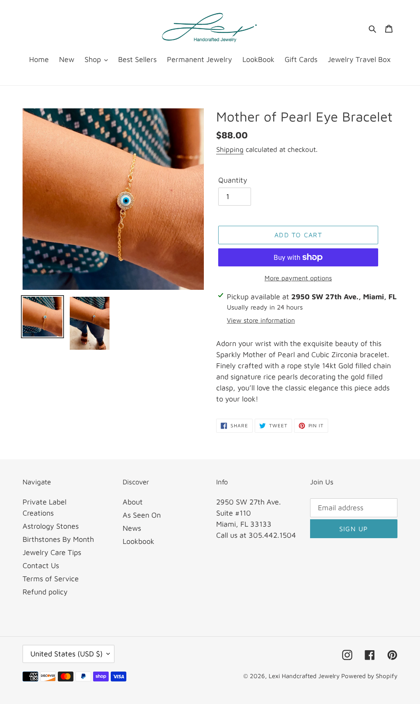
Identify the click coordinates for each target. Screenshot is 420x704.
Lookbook (138, 541)
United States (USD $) (66, 653)
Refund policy (45, 591)
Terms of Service (51, 578)
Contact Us (41, 565)
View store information (261, 320)
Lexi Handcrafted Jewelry (305, 675)
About (133, 502)
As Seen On (142, 515)
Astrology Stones (51, 526)
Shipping (230, 149)
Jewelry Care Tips (52, 552)
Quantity (232, 180)
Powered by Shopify (369, 675)
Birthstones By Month (58, 539)
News (132, 528)
